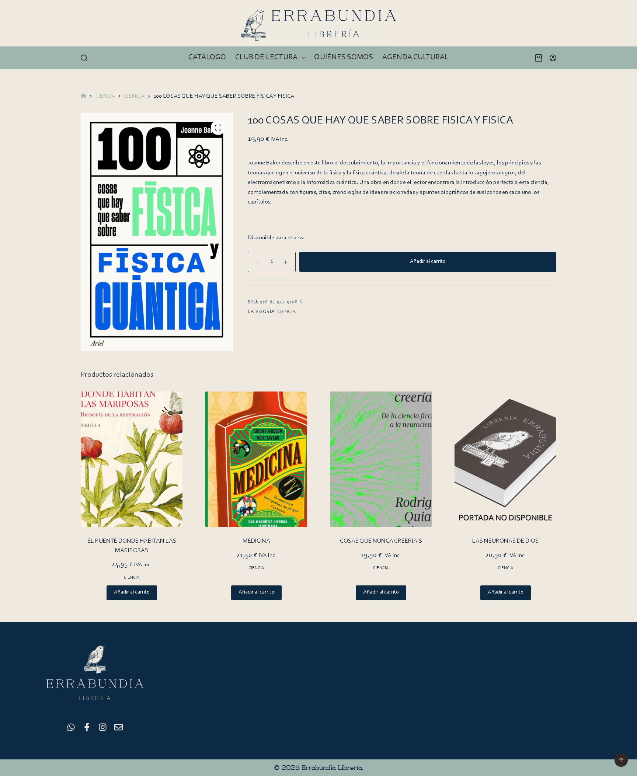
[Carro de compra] (537, 58)
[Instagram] (102, 727)
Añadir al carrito (428, 261)
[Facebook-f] (87, 727)
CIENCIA (286, 311)
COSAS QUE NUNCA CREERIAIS (381, 541)
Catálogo (207, 57)
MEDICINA (256, 541)
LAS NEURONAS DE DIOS (505, 541)
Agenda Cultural (415, 57)
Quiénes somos (343, 57)
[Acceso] (553, 58)
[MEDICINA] (256, 459)
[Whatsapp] (71, 727)
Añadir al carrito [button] (132, 592)
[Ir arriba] (621, 760)
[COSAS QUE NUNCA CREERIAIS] (381, 459)
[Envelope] (118, 727)
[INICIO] (83, 96)
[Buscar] (84, 58)
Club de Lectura (266, 57)
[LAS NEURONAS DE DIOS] (505, 459)
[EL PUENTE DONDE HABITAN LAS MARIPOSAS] (131, 459)
